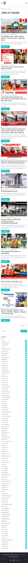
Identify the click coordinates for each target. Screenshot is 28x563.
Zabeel (3, 34)
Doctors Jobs (4, 546)
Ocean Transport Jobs (6, 441)
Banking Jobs (4, 521)
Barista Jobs (4, 453)
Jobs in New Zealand (6, 416)
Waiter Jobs (4, 435)
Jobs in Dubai (4, 370)
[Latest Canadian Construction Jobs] (14, 271)
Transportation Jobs (6, 437)
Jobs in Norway (5, 399)
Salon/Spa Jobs (5, 485)
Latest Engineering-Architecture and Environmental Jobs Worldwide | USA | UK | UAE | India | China (14, 98)
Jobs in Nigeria (5, 472)
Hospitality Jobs (5, 451)
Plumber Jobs (4, 502)
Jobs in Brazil (4, 466)
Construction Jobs (5, 393)
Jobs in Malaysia (5, 468)
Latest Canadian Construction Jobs (11, 281)
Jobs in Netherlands (6, 397)
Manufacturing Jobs (6, 518)
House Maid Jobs (5, 510)
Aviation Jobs (4, 460)
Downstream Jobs (5, 474)
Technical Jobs (5, 382)
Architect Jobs (5, 447)
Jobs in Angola (5, 500)
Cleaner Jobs (4, 525)
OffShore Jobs (5, 361)
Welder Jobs (4, 449)
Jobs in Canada (5, 378)
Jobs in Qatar (4, 376)
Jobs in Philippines (5, 508)
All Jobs (3, 340)
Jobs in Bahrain (5, 428)
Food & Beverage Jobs (6, 495)
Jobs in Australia (5, 390)
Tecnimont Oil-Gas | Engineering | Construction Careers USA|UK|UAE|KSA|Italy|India (11, 221)
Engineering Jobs (5, 342)
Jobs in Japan (5, 529)
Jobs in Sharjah (5, 420)
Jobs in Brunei (5, 470)
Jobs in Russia (5, 414)
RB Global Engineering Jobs (9, 191)
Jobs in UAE (4, 355)
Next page (23, 325)
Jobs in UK (4, 374)
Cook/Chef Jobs (5, 409)
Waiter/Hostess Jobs (6, 456)
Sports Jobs (4, 537)
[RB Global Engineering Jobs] (14, 180)
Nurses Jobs (4, 479)
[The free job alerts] (4, 3)
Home (3, 8)
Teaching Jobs (5, 489)
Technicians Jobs (5, 357)
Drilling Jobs (4, 359)
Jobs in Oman (4, 380)
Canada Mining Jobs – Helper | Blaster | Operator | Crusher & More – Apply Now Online (13, 38)
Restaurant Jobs (5, 497)
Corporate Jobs (5, 418)
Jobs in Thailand (5, 424)
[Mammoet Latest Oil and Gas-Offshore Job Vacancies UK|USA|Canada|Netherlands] (14, 150)
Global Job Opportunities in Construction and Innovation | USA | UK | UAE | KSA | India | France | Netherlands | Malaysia (13, 130)
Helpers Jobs (4, 403)
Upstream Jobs (5, 493)
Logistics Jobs (5, 367)
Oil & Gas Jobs (5, 351)
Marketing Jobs (5, 365)
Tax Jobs (4, 464)
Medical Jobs (4, 439)
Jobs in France (5, 443)
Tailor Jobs (4, 527)
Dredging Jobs (5, 407)
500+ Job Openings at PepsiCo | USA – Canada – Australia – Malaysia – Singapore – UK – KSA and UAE (14, 311)
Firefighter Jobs (5, 516)
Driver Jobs (4, 401)
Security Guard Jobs (6, 483)
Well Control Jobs (5, 432)
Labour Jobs (4, 405)
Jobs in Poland (5, 531)
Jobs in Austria (5, 533)
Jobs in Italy (4, 487)
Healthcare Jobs (5, 544)
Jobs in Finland (5, 548)
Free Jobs (23, 554)
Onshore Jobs (5, 388)
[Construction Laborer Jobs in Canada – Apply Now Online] (14, 56)
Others (3, 491)
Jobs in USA (4, 363)
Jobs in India (4, 445)
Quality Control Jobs (6, 411)
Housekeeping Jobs (6, 514)
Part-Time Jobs (5, 458)
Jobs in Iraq (4, 506)
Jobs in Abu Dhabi (5, 372)
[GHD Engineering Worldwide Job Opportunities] (14, 241)
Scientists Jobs (5, 384)
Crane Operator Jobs (6, 481)
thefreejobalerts (15, 556)
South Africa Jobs (5, 426)
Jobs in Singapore (5, 395)
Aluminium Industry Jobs (7, 539)
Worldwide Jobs (5, 353)
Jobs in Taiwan (5, 541)
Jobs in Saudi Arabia (6, 386)
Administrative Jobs (6, 349)
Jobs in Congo (5, 476)
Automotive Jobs (5, 462)
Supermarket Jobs (5, 523)
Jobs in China (4, 422)
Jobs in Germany (5, 535)
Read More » (5, 46)
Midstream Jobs (5, 512)
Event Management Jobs (7, 504)
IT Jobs (3, 346)
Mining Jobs (4, 430)
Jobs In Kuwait (5, 344)
